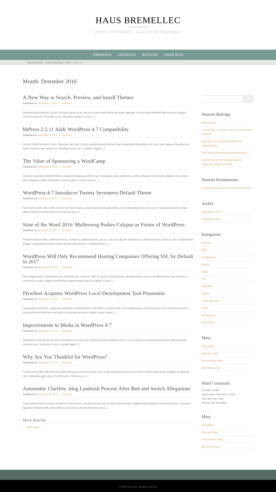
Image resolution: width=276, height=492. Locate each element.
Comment (66, 103)
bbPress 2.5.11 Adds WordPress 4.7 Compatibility (76, 129)
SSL (204, 279)
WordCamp (208, 315)
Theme (206, 293)
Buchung (150, 54)
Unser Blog (173, 54)
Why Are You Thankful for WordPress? (65, 357)
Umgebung (126, 54)
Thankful (207, 286)
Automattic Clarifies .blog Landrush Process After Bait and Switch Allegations (106, 388)
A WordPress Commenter (217, 188)
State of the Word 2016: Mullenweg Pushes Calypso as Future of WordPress (104, 225)
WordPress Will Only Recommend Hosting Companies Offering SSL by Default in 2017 (108, 258)
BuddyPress (209, 257)
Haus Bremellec (138, 20)
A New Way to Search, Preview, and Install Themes (78, 97)
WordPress (208, 322)
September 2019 (211, 212)
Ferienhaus (102, 54)
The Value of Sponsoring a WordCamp (64, 161)
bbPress (206, 242)
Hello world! (209, 122)
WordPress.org (210, 368)
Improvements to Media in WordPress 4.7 (67, 325)
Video (205, 308)
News (205, 272)
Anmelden (208, 346)
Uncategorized (210, 300)
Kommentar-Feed (212, 360)
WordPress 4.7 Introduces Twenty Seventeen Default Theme (87, 193)
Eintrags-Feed (210, 353)
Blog (204, 250)
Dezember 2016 (211, 219)
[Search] (248, 99)
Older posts (32, 427)
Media (205, 264)
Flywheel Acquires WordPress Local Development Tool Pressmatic (94, 293)
